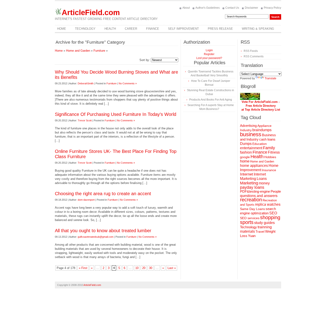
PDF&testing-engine (255, 191)
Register (209, 54)
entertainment (251, 148)
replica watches (267, 204)
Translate (270, 78)
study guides (264, 223)
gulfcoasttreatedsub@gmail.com (95, 236)
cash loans (267, 139)
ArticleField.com (91, 12)
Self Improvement (183, 28)
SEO (273, 213)
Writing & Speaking (258, 28)
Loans (262, 178)
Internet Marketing (253, 176)
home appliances (254, 166)
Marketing (249, 183)
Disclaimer (251, 7)
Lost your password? (209, 58)
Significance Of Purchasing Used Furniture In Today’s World (115, 114)
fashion (246, 152)
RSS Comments (254, 56)
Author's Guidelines (207, 7)
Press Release (220, 28)
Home (61, 28)
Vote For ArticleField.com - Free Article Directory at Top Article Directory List (260, 105)
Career (131, 28)
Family (269, 148)
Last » (172, 268)
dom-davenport (86, 199)
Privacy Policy (272, 7)
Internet (246, 174)
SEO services (249, 218)
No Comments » (128, 83)
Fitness (274, 152)
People (276, 191)
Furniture (99, 50)
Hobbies (270, 157)
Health (110, 28)
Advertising (248, 126)
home (244, 161)
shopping (270, 217)
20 (143, 268)
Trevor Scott (85, 120)
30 (150, 268)
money (264, 183)
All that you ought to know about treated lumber (103, 230)
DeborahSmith (85, 83)
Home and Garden (78, 50)
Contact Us (232, 7)
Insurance (269, 170)
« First (83, 268)
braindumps (262, 130)
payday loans (252, 187)
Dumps (246, 144)
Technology (85, 28)
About (186, 7)
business (250, 134)
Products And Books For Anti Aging (210, 99)
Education (259, 144)
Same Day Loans (252, 209)
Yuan (252, 236)
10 (137, 268)
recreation (251, 199)
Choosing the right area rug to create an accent (103, 193)
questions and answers (258, 196)
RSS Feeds (251, 51)
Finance (152, 28)
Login (209, 50)
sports (246, 222)
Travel (260, 231)
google (245, 157)
